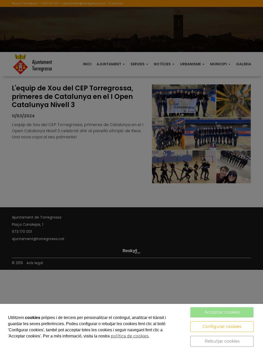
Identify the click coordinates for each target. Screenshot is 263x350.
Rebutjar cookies (222, 341)
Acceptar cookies (221, 312)
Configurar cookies (222, 326)
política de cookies (129, 336)
